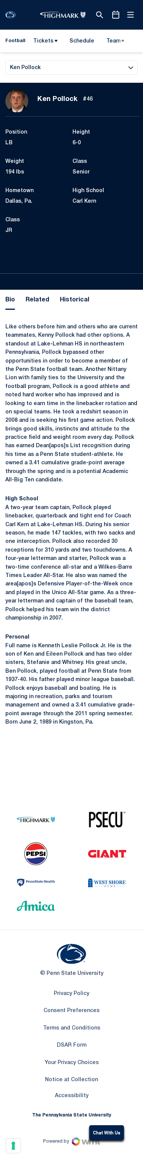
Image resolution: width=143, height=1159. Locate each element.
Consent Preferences (71, 1010)
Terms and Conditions (71, 1028)
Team (113, 41)
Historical (74, 300)
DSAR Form (72, 1045)
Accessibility (71, 1095)
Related (37, 300)
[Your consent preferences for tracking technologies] (13, 1146)
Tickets (43, 41)
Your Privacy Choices (72, 1062)
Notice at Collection (71, 1079)
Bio (10, 300)
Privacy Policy (71, 993)
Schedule (81, 41)
